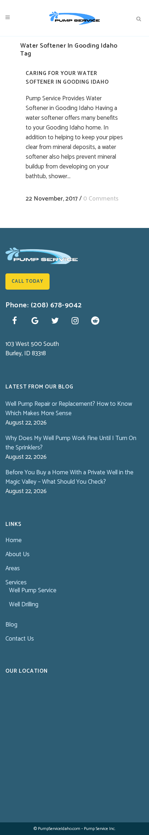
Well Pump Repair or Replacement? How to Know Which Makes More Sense (68, 408)
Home (13, 540)
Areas (12, 568)
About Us (17, 554)
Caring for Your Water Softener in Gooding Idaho (67, 78)
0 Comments (101, 199)
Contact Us (19, 639)
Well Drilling (23, 604)
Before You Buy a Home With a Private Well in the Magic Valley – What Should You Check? (69, 477)
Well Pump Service (32, 590)
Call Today (27, 281)
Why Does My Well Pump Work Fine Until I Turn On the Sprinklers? (70, 443)
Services (16, 582)
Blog (11, 625)
